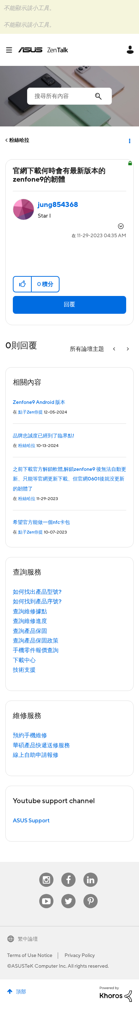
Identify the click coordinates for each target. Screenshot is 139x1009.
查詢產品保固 (30, 631)
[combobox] (69, 96)
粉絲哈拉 (19, 140)
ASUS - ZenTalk (43, 50)
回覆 (69, 304)
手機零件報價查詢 (35, 650)
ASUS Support (31, 820)
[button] (23, 284)
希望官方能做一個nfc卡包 (41, 522)
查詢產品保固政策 (35, 640)
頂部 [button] (21, 992)
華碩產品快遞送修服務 (41, 745)
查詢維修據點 (30, 611)
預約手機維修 (30, 735)
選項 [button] (129, 140)
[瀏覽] (11, 50)
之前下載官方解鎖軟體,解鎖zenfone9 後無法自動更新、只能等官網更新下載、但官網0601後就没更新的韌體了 (69, 479)
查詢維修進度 (30, 621)
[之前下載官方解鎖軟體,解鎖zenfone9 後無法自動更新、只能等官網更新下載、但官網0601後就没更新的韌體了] (114, 349)
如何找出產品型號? (37, 591)
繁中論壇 (28, 939)
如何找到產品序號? (37, 601)
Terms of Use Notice (29, 955)
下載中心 (24, 660)
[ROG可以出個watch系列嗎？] (127, 349)
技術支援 (24, 669)
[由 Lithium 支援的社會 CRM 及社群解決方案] (116, 993)
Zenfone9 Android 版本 (39, 402)
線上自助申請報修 (35, 755)
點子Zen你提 (30, 412)
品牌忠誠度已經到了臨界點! (43, 436)
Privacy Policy (80, 955)
